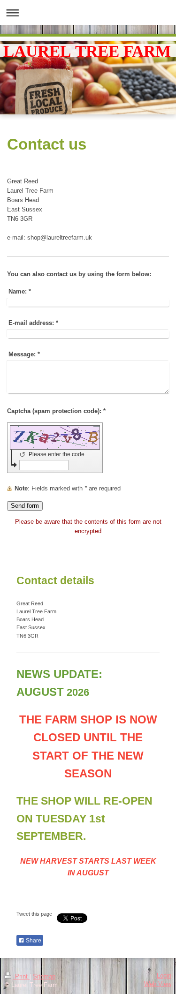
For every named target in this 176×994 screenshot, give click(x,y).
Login (164, 975)
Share (32, 940)
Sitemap (44, 976)
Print (21, 976)
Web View (157, 984)
